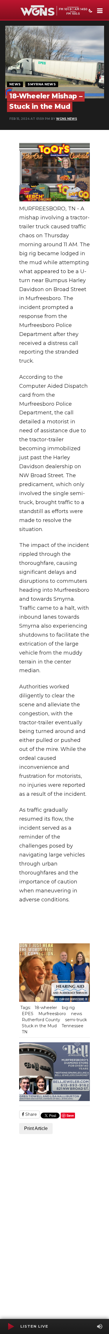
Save (70, 1115)
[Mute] (99, 1326)
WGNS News (66, 119)
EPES (27, 1013)
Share (30, 1114)
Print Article (36, 1128)
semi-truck (76, 1019)
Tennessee (72, 1025)
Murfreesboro (52, 1013)
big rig (68, 1007)
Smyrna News (42, 84)
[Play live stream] (11, 1326)
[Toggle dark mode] (90, 11)
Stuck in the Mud (39, 1025)
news (76, 1013)
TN (25, 1032)
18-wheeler (46, 1007)
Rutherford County (41, 1019)
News (15, 84)
